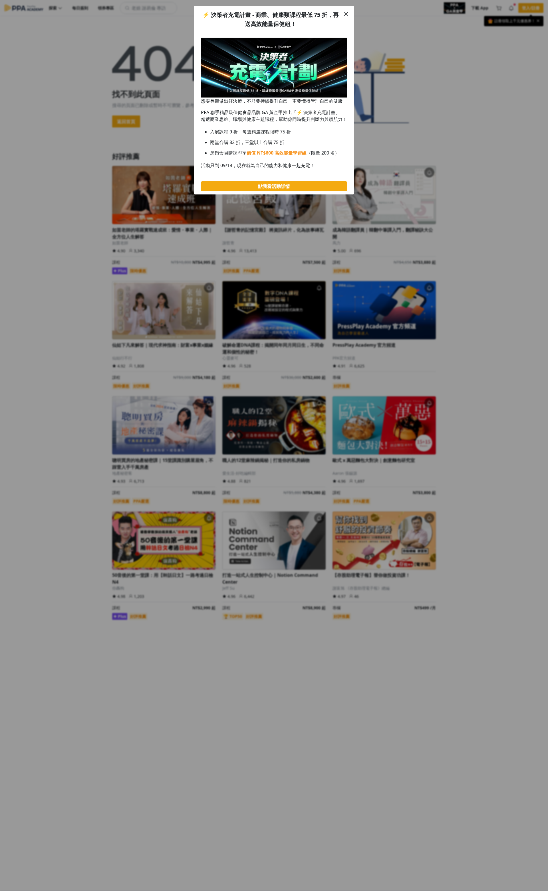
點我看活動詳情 (274, 186)
